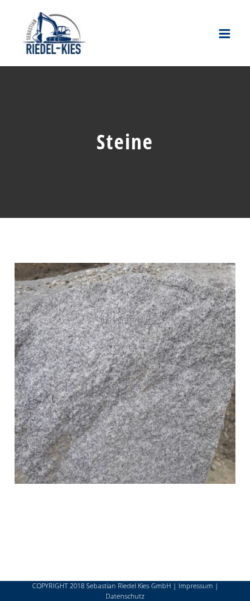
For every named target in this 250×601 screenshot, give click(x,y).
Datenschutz (125, 595)
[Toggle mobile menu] (225, 33)
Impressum (195, 585)
